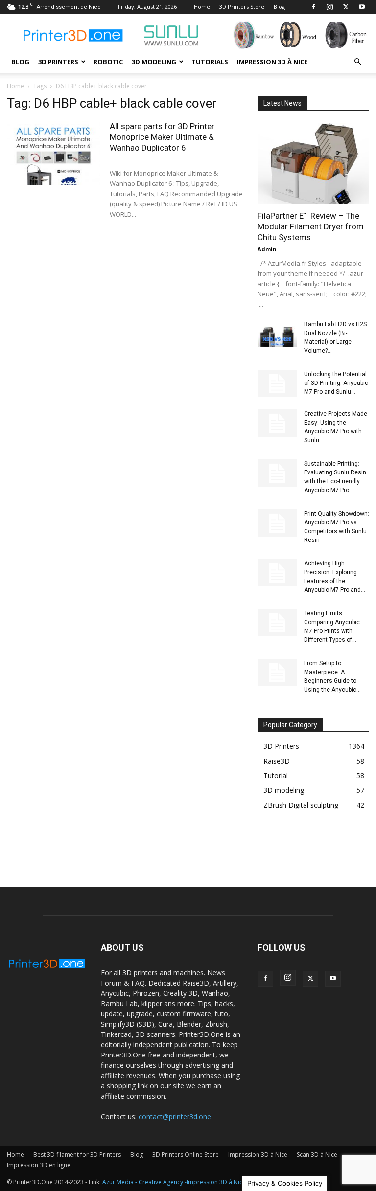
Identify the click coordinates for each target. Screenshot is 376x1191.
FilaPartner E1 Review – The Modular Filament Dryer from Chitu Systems (311, 226)
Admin (267, 249)
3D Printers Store (241, 6)
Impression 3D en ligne (38, 1165)
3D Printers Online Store (185, 1154)
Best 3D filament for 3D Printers (77, 1154)
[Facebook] (313, 7)
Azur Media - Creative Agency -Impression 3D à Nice (174, 1182)
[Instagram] (329, 7)
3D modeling (154, 61)
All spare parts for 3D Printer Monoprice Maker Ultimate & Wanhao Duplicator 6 (162, 137)
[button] (357, 62)
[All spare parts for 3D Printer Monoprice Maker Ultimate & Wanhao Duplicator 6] (53, 153)
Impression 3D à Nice (272, 61)
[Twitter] (345, 7)
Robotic (108, 61)
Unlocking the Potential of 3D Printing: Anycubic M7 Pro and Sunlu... (336, 383)
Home (202, 6)
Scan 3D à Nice (317, 1154)
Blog (279, 6)
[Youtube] (361, 7)
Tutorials (209, 61)
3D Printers (58, 61)
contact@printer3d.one (175, 1116)
